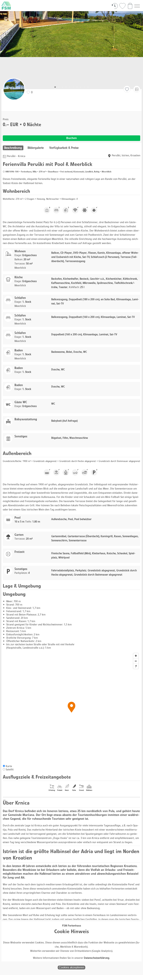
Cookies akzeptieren (71, 967)
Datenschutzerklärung (96, 957)
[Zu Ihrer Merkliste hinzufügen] (127, 89)
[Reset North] (135, 666)
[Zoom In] (135, 655)
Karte (9, 766)
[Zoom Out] (135, 661)
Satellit (10, 769)
